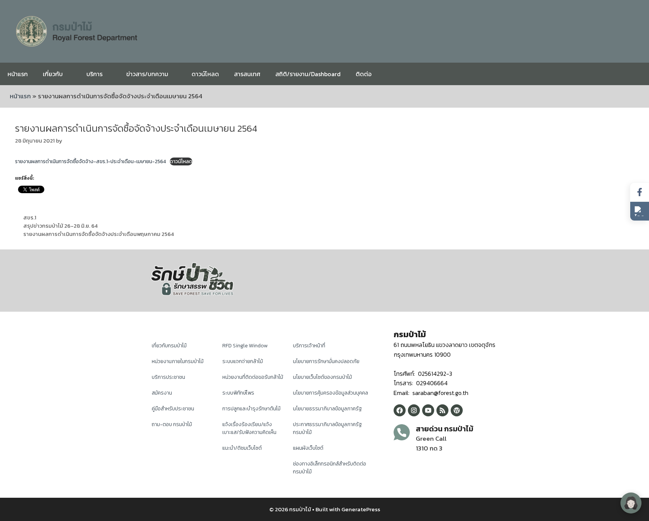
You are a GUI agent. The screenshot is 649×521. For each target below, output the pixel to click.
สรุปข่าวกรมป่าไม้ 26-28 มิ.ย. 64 (60, 226)
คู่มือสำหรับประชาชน (173, 409)
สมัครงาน (162, 393)
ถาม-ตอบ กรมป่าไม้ (172, 424)
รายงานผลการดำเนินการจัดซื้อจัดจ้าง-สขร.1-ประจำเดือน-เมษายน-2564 (90, 161)
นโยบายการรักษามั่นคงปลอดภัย (326, 361)
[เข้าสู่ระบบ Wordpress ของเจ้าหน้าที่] (457, 410)
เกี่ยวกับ (53, 73)
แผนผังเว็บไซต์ (308, 448)
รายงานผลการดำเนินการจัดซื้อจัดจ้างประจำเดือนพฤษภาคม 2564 (98, 234)
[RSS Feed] (442, 410)
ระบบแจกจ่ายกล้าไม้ (242, 361)
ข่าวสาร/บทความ (147, 73)
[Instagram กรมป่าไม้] (414, 410)
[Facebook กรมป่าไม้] (400, 410)
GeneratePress (360, 509)
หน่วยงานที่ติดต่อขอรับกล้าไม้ (252, 377)
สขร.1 (29, 217)
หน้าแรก (18, 73)
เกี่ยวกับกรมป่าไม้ (169, 346)
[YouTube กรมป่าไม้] (428, 410)
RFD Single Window (244, 346)
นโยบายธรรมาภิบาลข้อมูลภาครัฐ (327, 409)
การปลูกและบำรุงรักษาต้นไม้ (251, 409)
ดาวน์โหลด (205, 73)
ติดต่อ (363, 73)
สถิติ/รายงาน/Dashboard (308, 73)
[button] (639, 211)
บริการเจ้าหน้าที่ (309, 346)
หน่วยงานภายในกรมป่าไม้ (178, 361)
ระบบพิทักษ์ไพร (238, 393)
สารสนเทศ (247, 73)
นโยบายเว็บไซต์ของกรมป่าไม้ (322, 377)
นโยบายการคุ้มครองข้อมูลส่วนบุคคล (330, 393)
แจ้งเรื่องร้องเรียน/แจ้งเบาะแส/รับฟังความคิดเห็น (249, 428)
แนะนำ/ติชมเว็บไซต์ (242, 448)
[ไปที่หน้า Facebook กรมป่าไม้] (639, 192)
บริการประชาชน (168, 377)
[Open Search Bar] (637, 74)
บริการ (94, 73)
